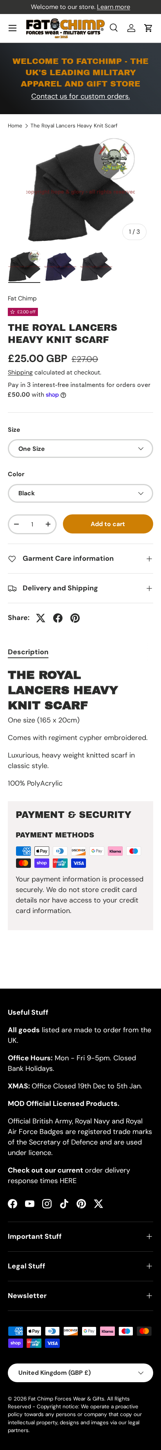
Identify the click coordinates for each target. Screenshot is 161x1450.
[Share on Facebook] (57, 618)
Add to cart (108, 524)
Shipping (20, 372)
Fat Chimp (22, 298)
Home (15, 126)
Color (16, 474)
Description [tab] (28, 652)
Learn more (113, 7)
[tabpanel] (80, 728)
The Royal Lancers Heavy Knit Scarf (74, 126)
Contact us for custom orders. (80, 96)
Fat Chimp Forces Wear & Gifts (66, 1398)
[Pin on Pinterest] (75, 618)
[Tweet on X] (40, 618)
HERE (68, 1180)
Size (14, 430)
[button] (148, 28)
